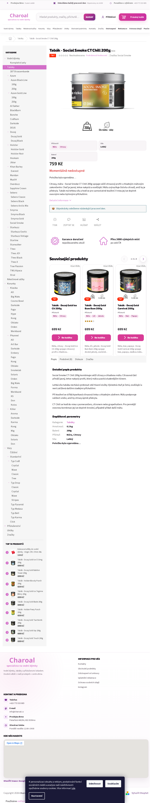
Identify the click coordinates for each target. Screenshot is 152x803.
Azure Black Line (19, 80)
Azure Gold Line (19, 93)
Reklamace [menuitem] (122, 28)
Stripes (15, 500)
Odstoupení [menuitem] (111, 28)
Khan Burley (16, 166)
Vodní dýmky (13, 58)
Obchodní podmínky (87, 668)
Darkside (14, 123)
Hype (13, 314)
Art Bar (14, 344)
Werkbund (16, 331)
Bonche (14, 114)
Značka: (120, 55)
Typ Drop (15, 482)
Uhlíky (10, 530)
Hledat (89, 17)
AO (12, 292)
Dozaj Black (17, 140)
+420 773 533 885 (17, 703)
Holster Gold (17, 149)
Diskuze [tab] (79, 359)
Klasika (14, 288)
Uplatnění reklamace (87, 677)
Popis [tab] (54, 359)
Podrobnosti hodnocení (96, 55)
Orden (14, 327)
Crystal (15, 465)
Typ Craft (15, 461)
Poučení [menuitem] (147, 28)
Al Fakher (14, 106)
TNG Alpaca (16, 270)
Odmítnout (95, 783)
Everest (15, 171)
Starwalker (15, 244)
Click (12, 521)
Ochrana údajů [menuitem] (135, 28)
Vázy (9, 448)
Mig (13, 430)
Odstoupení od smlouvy (88, 673)
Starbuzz (14, 227)
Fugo (13, 309)
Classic (15, 474)
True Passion (16, 266)
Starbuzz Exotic (19, 231)
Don (13, 400)
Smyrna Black (18, 214)
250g (14, 88)
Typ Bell (15, 513)
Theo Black (16, 257)
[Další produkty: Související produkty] (143, 259)
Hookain (14, 158)
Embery (15, 353)
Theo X (14, 262)
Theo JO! (15, 253)
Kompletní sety (18, 62)
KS (12, 396)
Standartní (15, 456)
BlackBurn (15, 110)
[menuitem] (9, 28)
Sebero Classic (18, 197)
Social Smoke (17, 223)
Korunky (11, 283)
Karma (14, 422)
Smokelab (16, 370)
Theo (12, 249)
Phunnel (14, 335)
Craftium (14, 119)
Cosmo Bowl (17, 301)
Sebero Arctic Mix (19, 205)
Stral (12, 275)
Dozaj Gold (16, 136)
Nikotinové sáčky (15, 279)
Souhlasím (113, 783)
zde (73, 788)
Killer (13, 409)
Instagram (82, 687)
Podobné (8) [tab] (66, 359)
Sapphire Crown (18, 188)
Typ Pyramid (17, 504)
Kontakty (82, 664)
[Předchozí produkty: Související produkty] (124, 259)
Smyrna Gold (17, 218)
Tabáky (10, 67)
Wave (14, 469)
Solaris (14, 374)
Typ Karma (16, 517)
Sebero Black (17, 201)
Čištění (13, 452)
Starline (14, 240)
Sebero (13, 192)
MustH (13, 179)
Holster (14, 145)
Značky (10, 534)
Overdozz (15, 184)
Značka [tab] (89, 359)
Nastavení (36, 796)
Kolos (14, 404)
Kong (13, 318)
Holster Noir (17, 153)
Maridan (14, 175)
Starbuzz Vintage (19, 236)
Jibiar (13, 162)
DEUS (13, 127)
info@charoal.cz (17, 711)
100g (14, 84)
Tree (14, 478)
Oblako (14, 322)
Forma (14, 387)
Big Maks (15, 296)
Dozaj (13, 132)
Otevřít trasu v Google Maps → (19, 781)
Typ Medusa (17, 508)
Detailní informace (58, 200)
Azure (13, 75)
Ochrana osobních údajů (88, 682)
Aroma (14, 413)
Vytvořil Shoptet (140, 793)
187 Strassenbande (19, 71)
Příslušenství (13, 526)
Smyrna (14, 210)
